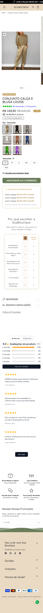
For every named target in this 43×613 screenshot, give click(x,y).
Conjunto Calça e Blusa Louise (18, 13)
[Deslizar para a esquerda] (17, 88)
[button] (4, 7)
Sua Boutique (12, 596)
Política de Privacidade (12, 312)
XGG (6, 167)
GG (26, 163)
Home (3, 13)
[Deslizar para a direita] (26, 88)
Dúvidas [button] (9, 560)
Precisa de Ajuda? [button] (15, 577)
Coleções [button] (10, 569)
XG (34, 163)
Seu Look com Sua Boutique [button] (15, 544)
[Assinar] (38, 522)
